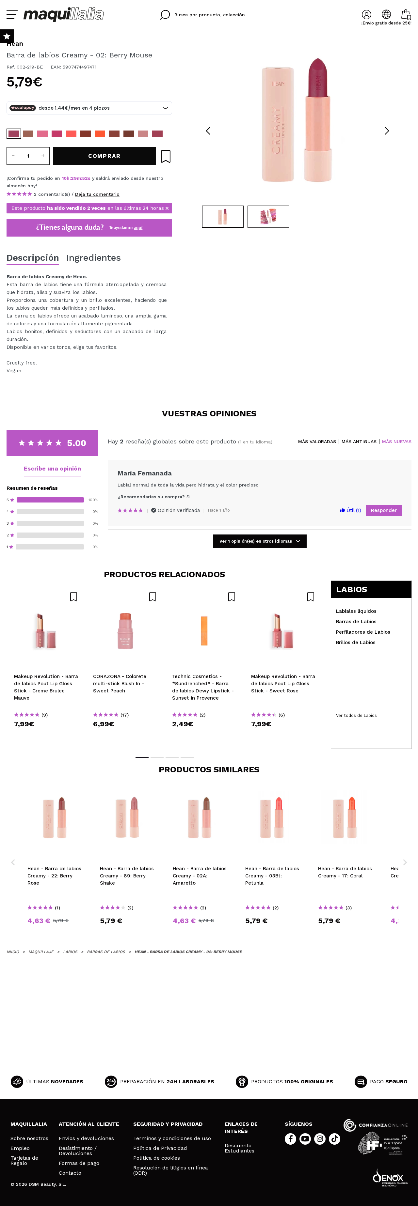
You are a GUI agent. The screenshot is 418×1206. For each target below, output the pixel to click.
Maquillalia (28, 1124)
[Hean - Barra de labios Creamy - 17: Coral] (100, 134)
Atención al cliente (89, 1124)
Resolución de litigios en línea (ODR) (170, 1170)
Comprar (46, 735)
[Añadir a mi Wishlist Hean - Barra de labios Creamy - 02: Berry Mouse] (165, 156)
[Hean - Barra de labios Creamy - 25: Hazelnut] (128, 134)
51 (84, 178)
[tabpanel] (297, 120)
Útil (353, 510)
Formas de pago (79, 1163)
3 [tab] (172, 757)
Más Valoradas (317, 441)
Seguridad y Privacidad (167, 1124)
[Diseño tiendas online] (390, 1177)
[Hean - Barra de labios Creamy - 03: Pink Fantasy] (42, 134)
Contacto (70, 1173)
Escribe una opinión (52, 468)
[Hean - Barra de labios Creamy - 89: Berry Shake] (143, 134)
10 (64, 178)
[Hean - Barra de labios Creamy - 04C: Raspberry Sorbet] (85, 134)
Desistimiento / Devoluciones (78, 1151)
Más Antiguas (359, 441)
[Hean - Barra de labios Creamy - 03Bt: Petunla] (71, 134)
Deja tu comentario (97, 194)
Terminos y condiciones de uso (172, 1138)
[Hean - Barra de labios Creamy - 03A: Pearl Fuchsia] (57, 134)
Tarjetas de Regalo (24, 1160)
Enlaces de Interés (241, 1127)
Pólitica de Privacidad (160, 1148)
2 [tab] (157, 757)
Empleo (20, 1148)
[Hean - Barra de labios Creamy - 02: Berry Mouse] (13, 134)
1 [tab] (142, 757)
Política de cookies (156, 1158)
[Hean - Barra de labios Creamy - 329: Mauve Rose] (157, 134)
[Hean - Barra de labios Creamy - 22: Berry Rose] (114, 134)
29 (74, 178)
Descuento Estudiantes (239, 1148)
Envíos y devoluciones (86, 1138)
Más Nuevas (396, 441)
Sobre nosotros (29, 1138)
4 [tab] (187, 757)
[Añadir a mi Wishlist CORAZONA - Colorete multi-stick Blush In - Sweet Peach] (125, 596)
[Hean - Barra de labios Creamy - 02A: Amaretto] (28, 134)
